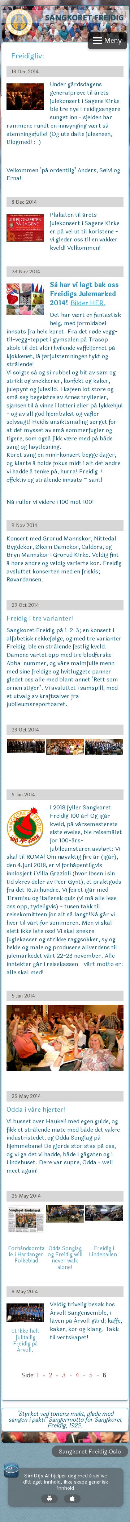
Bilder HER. (87, 303)
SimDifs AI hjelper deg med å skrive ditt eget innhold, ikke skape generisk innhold (65, 1482)
